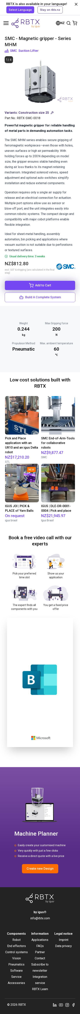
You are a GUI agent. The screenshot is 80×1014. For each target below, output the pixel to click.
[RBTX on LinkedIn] (55, 1005)
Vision (16, 958)
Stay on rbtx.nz (50, 9)
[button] (40, 112)
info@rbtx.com (40, 918)
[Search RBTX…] (68, 23)
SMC (13, 51)
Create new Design (40, 868)
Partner (40, 952)
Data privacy (63, 946)
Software (16, 970)
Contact (40, 958)
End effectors (16, 946)
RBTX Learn (40, 989)
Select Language (20, 9)
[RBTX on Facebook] (73, 1005)
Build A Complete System (43, 297)
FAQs (40, 946)
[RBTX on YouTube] (61, 1005)
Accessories (16, 983)
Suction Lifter (28, 51)
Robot (16, 940)
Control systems (16, 952)
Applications (39, 940)
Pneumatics (16, 964)
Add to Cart (43, 285)
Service (16, 977)
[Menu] (6, 23)
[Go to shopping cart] (74, 23)
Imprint (63, 940)
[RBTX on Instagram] (67, 1005)
